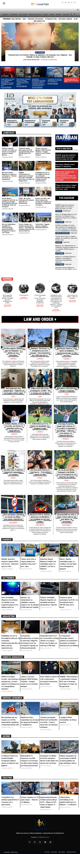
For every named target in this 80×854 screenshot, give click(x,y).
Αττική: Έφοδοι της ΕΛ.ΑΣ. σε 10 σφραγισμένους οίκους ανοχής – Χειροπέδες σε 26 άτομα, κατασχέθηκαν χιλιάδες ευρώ (8, 82)
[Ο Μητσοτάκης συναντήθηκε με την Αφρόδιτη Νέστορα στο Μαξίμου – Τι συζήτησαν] (69, 788)
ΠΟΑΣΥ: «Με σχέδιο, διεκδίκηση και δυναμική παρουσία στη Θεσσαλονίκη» (26, 201)
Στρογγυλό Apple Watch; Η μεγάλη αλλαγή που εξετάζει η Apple (71, 80)
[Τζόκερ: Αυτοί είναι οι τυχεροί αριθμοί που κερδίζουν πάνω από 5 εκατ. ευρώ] (30, 550)
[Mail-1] (50, 842)
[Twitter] (35, 842)
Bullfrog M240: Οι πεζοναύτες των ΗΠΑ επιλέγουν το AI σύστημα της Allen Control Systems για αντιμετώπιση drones (29, 761)
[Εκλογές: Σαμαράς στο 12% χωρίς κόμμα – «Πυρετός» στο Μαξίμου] (30, 788)
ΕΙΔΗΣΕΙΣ (59, 211)
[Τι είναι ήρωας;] (24, 288)
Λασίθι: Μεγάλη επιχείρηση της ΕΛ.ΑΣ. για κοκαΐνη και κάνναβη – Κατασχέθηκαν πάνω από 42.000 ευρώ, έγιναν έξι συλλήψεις (10, 202)
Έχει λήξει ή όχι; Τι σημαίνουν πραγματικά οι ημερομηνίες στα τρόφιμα (13, 472)
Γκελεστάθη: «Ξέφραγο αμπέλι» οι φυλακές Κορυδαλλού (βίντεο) (42, 225)
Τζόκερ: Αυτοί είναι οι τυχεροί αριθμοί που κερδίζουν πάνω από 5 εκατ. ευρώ (66, 187)
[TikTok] (72, 2)
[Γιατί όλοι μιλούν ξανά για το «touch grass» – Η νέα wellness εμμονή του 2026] (40, 460)
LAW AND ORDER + (40, 319)
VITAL (13, 478)
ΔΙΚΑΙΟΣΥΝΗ (36, 76)
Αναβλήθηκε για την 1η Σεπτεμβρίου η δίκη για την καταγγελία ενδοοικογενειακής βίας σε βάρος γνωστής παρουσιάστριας (42, 177)
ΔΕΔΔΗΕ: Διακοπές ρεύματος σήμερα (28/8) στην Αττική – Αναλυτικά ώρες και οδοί (66, 157)
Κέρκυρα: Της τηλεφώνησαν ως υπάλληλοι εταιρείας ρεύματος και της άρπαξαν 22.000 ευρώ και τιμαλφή (66, 248)
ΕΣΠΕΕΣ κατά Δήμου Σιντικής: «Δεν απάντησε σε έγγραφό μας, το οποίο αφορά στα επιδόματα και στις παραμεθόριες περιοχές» (66, 227)
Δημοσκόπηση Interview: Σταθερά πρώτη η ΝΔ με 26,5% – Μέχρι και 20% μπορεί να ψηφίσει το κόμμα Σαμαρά (48, 802)
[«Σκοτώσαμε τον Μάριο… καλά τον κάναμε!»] (72, 288)
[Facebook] (62, 2)
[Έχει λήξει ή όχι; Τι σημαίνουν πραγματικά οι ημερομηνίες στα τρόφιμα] (13, 460)
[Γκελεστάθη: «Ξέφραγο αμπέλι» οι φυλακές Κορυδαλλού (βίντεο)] (43, 217)
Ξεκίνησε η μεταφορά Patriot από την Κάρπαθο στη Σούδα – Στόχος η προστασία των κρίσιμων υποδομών (49, 722)
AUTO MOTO (13, 522)
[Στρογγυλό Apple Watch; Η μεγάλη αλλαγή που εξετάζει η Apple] (72, 72)
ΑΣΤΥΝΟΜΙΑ (40, 52)
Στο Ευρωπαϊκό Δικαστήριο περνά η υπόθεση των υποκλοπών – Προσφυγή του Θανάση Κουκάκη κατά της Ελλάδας (69, 640)
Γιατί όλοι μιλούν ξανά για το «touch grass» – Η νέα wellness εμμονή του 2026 (40, 472)
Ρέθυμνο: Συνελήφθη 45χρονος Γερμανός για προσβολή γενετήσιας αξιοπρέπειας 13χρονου (65, 259)
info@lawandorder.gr (43, 837)
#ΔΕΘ (24, 19)
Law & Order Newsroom (6, 87)
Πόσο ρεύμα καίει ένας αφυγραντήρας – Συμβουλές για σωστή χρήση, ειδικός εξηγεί (14, 391)
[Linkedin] (69, 2)
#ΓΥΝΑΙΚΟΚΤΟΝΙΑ (51, 19)
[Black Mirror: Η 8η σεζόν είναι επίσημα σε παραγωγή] (66, 379)
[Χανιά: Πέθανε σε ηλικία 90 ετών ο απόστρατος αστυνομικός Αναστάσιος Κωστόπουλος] (49, 667)
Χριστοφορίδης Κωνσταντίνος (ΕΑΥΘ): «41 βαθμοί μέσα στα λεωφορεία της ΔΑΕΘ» (7, 299)
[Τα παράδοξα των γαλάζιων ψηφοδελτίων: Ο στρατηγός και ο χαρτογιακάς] (55, 72)
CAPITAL (13, 359)
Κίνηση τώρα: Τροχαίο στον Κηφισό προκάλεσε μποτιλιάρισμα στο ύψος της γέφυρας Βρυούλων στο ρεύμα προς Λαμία (66, 176)
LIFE (65, 76)
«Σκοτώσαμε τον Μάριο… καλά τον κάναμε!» (72, 296)
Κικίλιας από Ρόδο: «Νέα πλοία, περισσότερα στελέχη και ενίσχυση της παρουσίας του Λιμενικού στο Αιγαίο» (43, 202)
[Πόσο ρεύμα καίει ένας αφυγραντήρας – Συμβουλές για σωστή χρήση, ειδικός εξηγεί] (13, 378)
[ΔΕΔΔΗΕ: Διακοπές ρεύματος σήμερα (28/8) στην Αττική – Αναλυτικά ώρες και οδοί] (10, 550)
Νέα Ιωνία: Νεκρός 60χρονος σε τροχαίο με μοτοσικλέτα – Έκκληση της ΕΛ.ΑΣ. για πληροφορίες (9, 176)
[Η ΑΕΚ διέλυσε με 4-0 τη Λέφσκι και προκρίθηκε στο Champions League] (40, 414)
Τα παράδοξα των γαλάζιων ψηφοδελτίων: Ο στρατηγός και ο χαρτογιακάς (55, 80)
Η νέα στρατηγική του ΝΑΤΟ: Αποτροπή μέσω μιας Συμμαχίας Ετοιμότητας (40, 299)
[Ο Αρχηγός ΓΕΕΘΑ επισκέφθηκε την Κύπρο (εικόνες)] (69, 708)
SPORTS (14, 434)
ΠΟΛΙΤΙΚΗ (51, 76)
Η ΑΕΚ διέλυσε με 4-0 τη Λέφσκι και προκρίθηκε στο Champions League (40, 426)
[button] (78, 10)
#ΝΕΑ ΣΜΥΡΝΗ (16, 19)
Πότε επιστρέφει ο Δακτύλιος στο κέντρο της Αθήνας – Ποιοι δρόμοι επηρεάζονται (14, 517)
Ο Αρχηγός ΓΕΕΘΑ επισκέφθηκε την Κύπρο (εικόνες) (68, 719)
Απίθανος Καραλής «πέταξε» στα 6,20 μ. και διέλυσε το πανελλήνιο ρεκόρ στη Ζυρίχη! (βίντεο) (9, 152)
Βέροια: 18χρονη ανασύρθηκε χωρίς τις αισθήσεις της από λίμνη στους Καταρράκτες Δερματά (68, 564)
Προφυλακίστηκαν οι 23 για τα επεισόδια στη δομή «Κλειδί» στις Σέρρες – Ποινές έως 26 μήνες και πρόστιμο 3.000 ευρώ (49, 640)
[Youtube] (45, 842)
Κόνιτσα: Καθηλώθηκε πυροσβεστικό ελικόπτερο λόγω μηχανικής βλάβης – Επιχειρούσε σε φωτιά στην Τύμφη (9, 228)
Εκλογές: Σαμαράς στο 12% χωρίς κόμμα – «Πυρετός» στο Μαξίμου (30, 799)
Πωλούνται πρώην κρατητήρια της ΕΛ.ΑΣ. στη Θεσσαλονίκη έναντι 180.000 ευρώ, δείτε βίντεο (26, 152)
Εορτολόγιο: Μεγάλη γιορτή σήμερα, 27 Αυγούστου (65, 165)
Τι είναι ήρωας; (23, 295)
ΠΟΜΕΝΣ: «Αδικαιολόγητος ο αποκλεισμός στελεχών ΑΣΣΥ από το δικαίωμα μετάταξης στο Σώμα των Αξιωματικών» (26, 177)
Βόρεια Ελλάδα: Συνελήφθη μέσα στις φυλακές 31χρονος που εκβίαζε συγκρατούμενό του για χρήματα (23, 81)
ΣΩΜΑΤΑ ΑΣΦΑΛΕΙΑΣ (62, 233)
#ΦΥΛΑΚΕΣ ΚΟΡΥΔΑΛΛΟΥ (36, 19)
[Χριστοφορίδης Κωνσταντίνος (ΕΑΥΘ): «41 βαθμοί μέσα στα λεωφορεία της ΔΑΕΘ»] (7, 288)
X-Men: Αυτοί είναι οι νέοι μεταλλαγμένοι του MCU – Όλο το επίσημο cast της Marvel (40, 391)
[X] (75, 2)
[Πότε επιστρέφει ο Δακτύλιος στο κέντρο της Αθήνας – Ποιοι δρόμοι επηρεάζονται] (13, 505)
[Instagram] (65, 2)
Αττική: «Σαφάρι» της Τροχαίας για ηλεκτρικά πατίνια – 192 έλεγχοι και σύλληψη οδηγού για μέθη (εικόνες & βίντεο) (27, 227)
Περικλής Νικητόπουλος (24, 298)
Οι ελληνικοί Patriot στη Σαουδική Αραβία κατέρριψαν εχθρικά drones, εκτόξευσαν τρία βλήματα (9, 761)
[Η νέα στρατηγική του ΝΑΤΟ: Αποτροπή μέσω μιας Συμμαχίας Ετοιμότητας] (40, 288)
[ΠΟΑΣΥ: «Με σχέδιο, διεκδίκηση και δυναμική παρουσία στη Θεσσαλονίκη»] (27, 191)
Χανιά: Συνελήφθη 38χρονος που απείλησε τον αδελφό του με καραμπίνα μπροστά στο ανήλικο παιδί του (66, 216)
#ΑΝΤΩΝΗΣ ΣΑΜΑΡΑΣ (65, 19)
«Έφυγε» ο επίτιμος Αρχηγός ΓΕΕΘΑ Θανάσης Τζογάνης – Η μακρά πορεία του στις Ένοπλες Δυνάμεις (43, 152)
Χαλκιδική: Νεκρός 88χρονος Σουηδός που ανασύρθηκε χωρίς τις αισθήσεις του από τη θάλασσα (66, 269)
